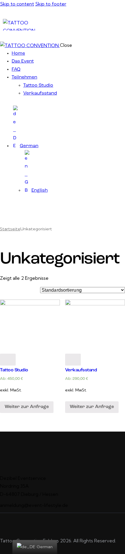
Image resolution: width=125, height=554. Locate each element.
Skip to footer (50, 4)
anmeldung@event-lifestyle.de (34, 505)
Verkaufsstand (81, 370)
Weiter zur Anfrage (27, 407)
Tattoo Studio (14, 370)
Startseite (10, 228)
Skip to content (17, 4)
